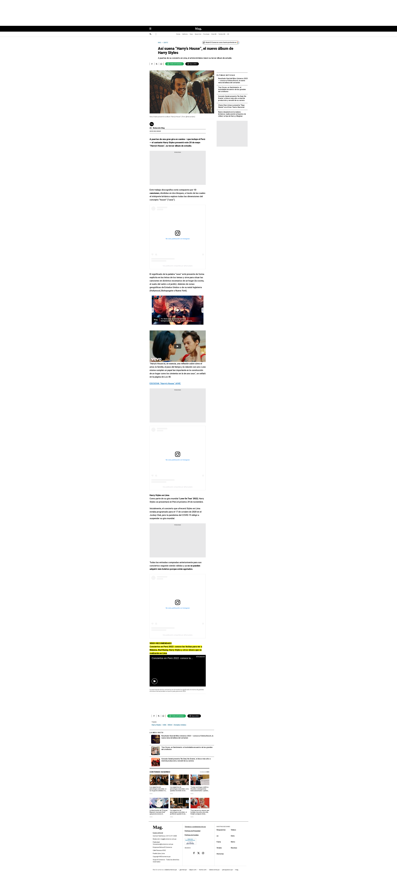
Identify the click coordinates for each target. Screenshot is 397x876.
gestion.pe (183, 870)
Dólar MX (213, 34)
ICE (228, 34)
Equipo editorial (158, 833)
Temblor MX (221, 34)
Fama (219, 842)
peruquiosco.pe (227, 870)
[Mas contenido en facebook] (194, 853)
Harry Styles (156, 725)
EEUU (170, 725)
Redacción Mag (159, 128)
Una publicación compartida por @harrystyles (178, 266)
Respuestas (221, 830)
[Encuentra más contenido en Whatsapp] (161, 64)
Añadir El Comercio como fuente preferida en (221, 42)
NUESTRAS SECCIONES (223, 826)
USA (164, 725)
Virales (219, 848)
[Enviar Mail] (151, 128)
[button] (154, 681)
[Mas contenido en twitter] (198, 853)
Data (232, 836)
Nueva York (198, 34)
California (185, 34)
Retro (233, 842)
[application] (178, 670)
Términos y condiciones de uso (195, 827)
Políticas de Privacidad (192, 831)
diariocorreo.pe (214, 870)
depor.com (192, 870)
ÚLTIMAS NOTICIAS (226, 75)
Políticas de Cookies (192, 835)
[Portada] (158, 831)
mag (236, 870)
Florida (178, 34)
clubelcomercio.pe (170, 870)
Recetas (234, 848)
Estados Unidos (180, 725)
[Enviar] (150, 34)
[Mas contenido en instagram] (203, 853)
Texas (191, 34)
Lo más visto (156, 732)
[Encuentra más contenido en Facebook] (152, 64)
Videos (233, 830)
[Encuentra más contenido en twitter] (156, 64)
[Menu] (151, 29)
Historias (220, 854)
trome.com (203, 870)
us (217, 836)
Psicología (206, 34)
